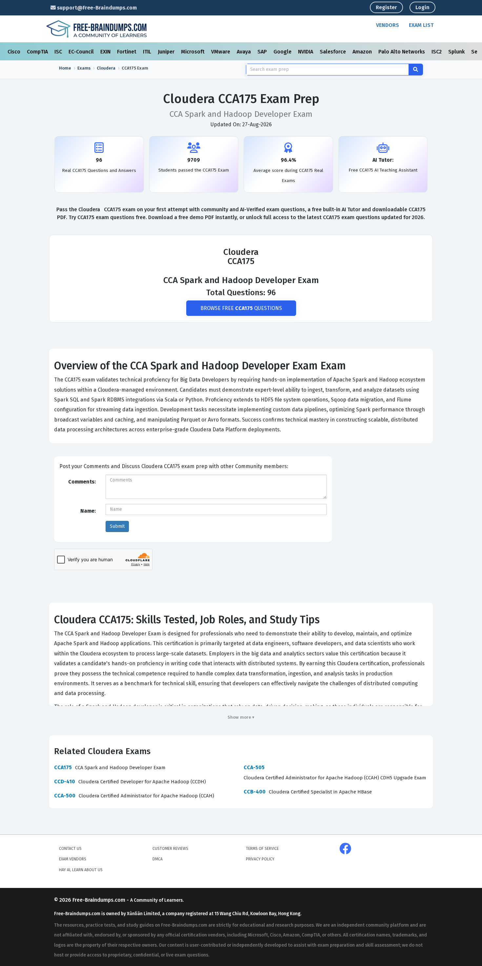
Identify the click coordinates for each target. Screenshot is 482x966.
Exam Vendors (72, 859)
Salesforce (333, 52)
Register (386, 7)
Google (283, 52)
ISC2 (437, 52)
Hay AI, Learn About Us (81, 870)
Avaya (244, 52)
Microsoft (193, 52)
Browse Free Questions (241, 308)
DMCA (157, 859)
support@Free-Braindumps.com (96, 8)
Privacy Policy (260, 859)
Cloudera (106, 68)
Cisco (15, 52)
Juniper (167, 52)
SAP (262, 52)
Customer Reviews (170, 848)
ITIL (147, 52)
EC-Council (82, 52)
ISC (58, 52)
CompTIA (38, 52)
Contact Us (70, 848)
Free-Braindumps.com (99, 900)
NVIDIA (306, 52)
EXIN (106, 52)
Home (65, 68)
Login (422, 7)
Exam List (421, 25)
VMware (221, 52)
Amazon (362, 52)
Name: (88, 511)
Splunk (457, 52)
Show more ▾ (241, 717)
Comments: (82, 482)
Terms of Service (262, 848)
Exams (83, 68)
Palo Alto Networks (402, 52)
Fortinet (127, 52)
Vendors (387, 25)
